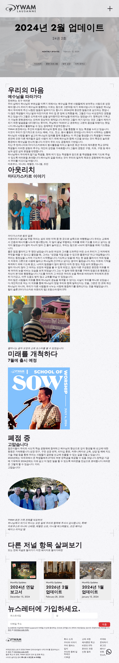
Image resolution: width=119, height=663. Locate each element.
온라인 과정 (87, 649)
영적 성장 (66, 63)
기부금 (67, 657)
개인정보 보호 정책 (21, 652)
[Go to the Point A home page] (14, 640)
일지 (66, 649)
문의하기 (104, 642)
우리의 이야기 (70, 642)
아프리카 (38, 63)
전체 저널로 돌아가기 (24, 550)
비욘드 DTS (87, 645)
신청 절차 (86, 652)
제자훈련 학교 (88, 642)
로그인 (103, 645)
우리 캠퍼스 (69, 645)
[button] (110, 8)
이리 (37, 464)
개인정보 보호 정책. (21, 630)
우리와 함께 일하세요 (70, 653)
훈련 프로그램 (52, 63)
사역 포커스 (80, 63)
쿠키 (9, 630)
